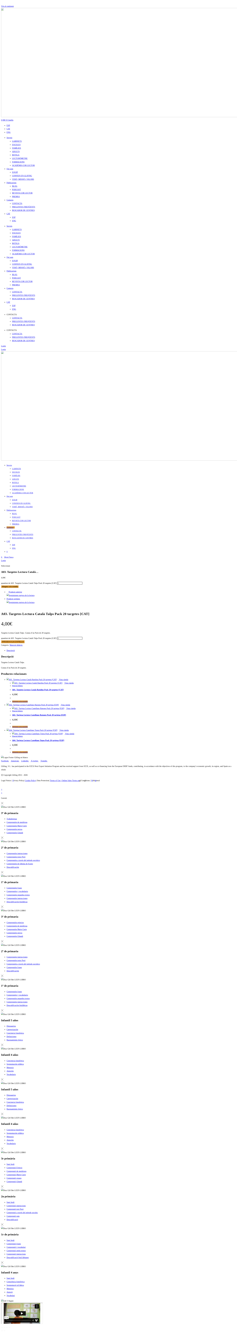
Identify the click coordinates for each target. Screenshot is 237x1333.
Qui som (10, 169)
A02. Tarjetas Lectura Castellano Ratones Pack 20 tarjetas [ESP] (39, 715)
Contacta (10, 200)
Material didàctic (16, 645)
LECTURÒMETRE (20, 158)
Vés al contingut (7, 6)
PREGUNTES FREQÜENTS (23, 207)
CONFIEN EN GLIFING (22, 176)
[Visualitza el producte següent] (21, 599)
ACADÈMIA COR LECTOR (23, 165)
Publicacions (11, 183)
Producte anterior (15, 592)
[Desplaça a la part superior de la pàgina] (2, 786)
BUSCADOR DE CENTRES (23, 210)
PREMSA (16, 197)
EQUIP (15, 172)
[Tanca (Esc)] (9, 1327)
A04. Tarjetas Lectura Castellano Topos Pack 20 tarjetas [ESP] (38, 740)
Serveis (9, 138)
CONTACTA (17, 203)
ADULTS (16, 152)
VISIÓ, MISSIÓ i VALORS (23, 179)
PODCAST (16, 190)
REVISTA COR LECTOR (22, 193)
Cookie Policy (30, 781)
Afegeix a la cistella (10, 587)
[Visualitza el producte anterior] (7, 592)
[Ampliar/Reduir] (2, 1327)
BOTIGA (15, 155)
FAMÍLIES (16, 148)
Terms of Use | (56, 781)
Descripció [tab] (11, 650)
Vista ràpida (63, 680)
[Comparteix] (7, 1327)
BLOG (14, 186)
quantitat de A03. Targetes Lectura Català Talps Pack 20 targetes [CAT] (29, 583)
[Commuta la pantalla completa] (4, 1327)
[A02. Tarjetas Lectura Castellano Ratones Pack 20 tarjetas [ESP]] (20, 595)
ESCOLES (16, 145)
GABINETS (17, 141)
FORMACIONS (18, 162)
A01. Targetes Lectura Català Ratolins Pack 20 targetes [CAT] (38, 690)
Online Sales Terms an (70, 781)
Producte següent (13, 599)
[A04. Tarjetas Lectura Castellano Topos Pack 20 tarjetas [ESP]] (20, 602)
